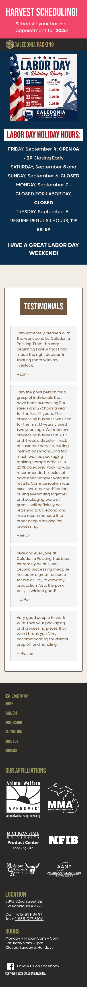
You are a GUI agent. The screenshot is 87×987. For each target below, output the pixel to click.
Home (9, 704)
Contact (11, 751)
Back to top (20, 696)
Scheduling (13, 732)
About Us (11, 741)
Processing (13, 722)
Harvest (11, 713)
